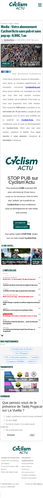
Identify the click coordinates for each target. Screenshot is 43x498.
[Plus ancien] (2, 335)
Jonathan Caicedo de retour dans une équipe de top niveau (22, 284)
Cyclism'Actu (27, 120)
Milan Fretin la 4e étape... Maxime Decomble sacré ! (22, 296)
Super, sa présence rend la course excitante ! (24, 416)
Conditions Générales (29, 475)
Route (11, 23)
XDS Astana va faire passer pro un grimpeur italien (22, 309)
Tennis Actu (25, 469)
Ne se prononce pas (14, 430)
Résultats (11, 435)
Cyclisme (4, 23)
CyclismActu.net (33, 87)
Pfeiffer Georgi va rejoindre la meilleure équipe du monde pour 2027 (22, 302)
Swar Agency (37, 484)
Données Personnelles (29, 478)
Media (17, 23)
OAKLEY (32, 362)
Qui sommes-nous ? (28, 472)
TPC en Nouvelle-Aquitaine (16, 357)
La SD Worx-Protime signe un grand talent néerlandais (22, 290)
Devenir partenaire (28, 463)
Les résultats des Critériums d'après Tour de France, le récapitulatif (22, 329)
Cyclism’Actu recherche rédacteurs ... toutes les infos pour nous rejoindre (22, 321)
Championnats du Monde (21, 349)
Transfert (34, 357)
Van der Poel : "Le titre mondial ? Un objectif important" (22, 278)
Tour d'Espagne (21, 353)
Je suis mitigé (11, 420)
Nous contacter (27, 466)
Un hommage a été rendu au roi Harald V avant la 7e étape (22, 315)
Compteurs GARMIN (15, 362)
